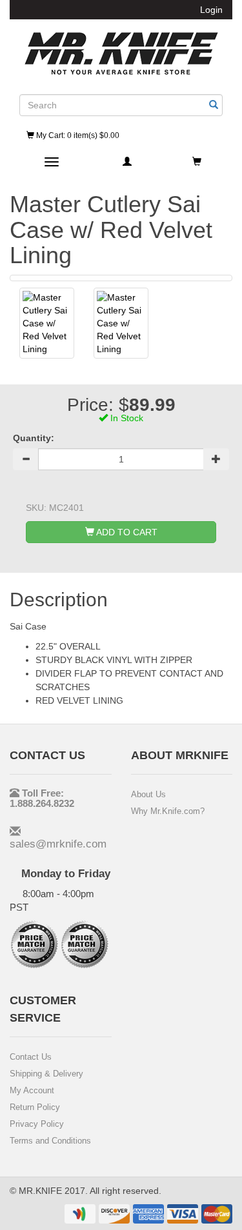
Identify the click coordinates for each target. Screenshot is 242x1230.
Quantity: (33, 438)
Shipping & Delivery (46, 1073)
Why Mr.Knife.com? (168, 811)
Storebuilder (121, 53)
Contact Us (31, 1057)
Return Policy (35, 1107)
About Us (148, 794)
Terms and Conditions (50, 1141)
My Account (32, 1090)
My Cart (76, 135)
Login (211, 10)
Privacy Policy (37, 1124)
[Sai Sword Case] (46, 323)
